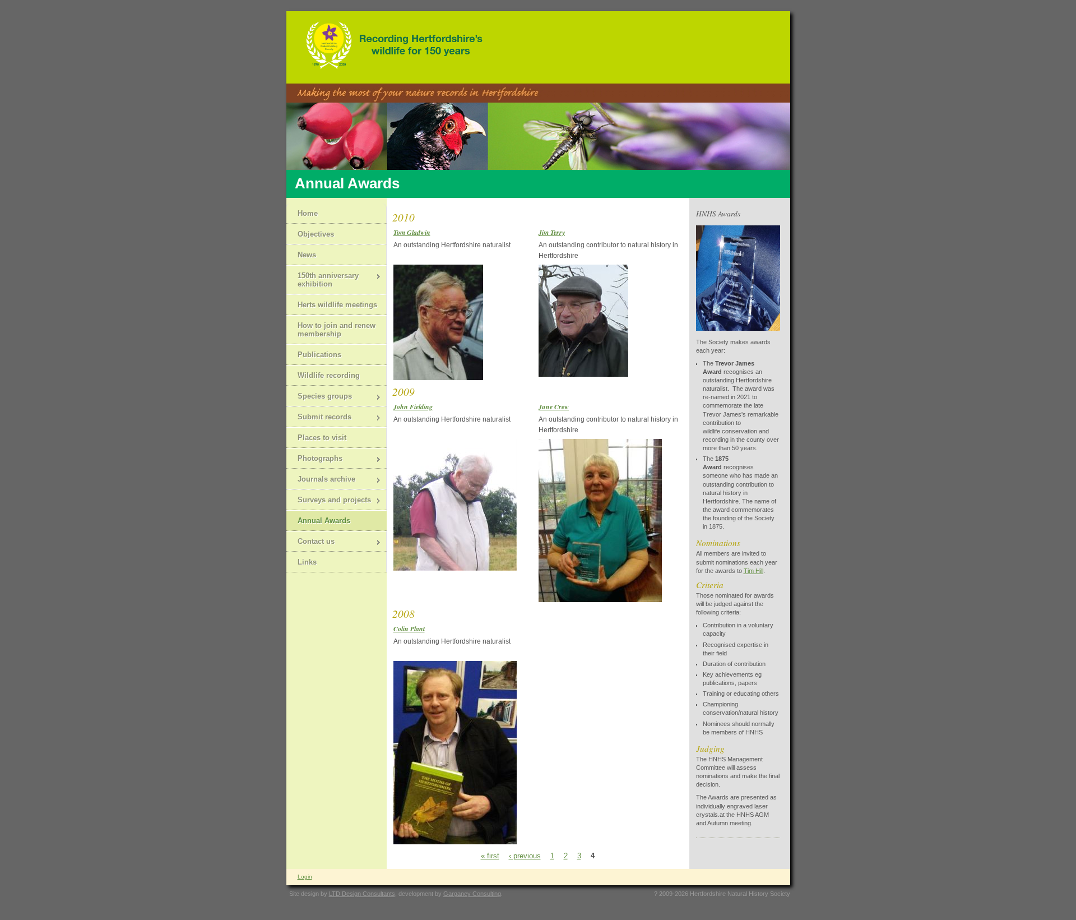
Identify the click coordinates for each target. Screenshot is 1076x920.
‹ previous (525, 856)
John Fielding (413, 407)
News (307, 255)
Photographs (314, 459)
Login (305, 876)
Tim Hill (753, 570)
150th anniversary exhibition (322, 279)
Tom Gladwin (411, 232)
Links (307, 562)
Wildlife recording (329, 375)
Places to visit (322, 437)
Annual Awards (324, 520)
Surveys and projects (328, 501)
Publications (319, 354)
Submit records (318, 418)
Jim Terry (552, 232)
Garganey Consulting (472, 893)
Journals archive (320, 480)
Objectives (316, 234)
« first (490, 856)
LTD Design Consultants (362, 893)
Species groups (319, 397)
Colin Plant (409, 629)
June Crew (554, 407)
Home (308, 213)
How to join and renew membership (336, 329)
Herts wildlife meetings (337, 304)
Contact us (310, 542)
